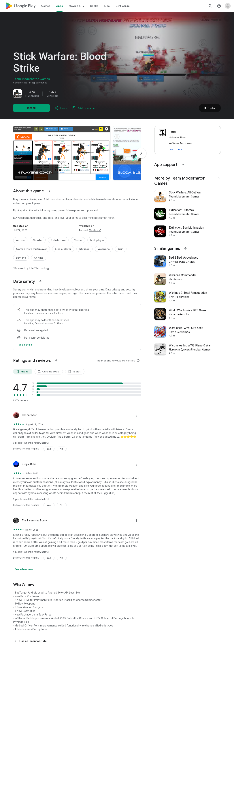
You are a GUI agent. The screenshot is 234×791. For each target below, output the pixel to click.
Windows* (95, 230)
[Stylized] (84, 249)
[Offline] (38, 257)
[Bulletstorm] (58, 240)
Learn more (175, 149)
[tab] (45, 6)
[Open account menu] (227, 5)
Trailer (209, 108)
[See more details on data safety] (25, 344)
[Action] (20, 240)
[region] (64, 93)
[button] (61, 153)
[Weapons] (104, 249)
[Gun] (121, 249)
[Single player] (63, 249)
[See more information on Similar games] (185, 248)
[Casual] (78, 240)
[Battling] (21, 257)
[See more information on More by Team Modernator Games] (218, 178)
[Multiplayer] (97, 240)
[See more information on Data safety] (40, 281)
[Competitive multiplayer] (31, 249)
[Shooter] (38, 240)
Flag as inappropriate (30, 641)
